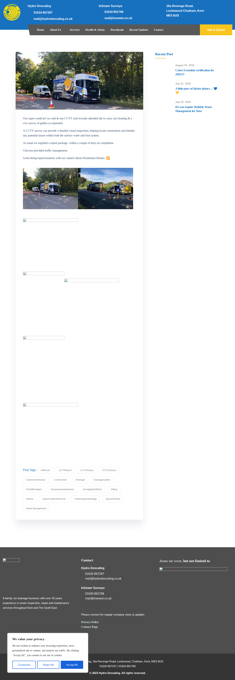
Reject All (48, 664)
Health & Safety (95, 29)
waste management (36, 508)
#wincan (45, 470)
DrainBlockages (34, 489)
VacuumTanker (113, 499)
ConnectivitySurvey (35, 480)
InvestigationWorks (92, 489)
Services (75, 29)
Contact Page (89, 626)
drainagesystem (102, 480)
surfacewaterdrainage (86, 499)
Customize (24, 664)
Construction (60, 480)
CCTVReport (65, 470)
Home (40, 29)
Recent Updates (138, 29)
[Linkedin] (227, 7)
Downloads (117, 29)
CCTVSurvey (86, 470)
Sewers (30, 499)
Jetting (114, 489)
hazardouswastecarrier (62, 489)
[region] (47, 653)
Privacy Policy (90, 622)
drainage (80, 480)
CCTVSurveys (109, 470)
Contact (158, 29)
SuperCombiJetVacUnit (54, 499)
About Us (55, 29)
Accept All (71, 664)
